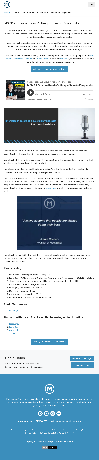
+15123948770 (40, 421)
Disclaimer (68, 430)
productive (51, 188)
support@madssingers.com (68, 421)
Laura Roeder (42, 58)
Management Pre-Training (31, 430)
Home (7, 12)
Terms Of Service (53, 430)
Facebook (13, 330)
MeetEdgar (64, 58)
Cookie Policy (31, 433)
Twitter (12, 333)
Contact (70, 433)
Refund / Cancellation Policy (52, 433)
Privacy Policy (81, 430)
